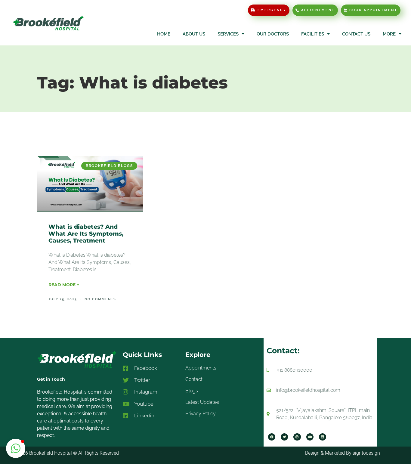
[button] (15, 448)
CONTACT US (356, 34)
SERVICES (228, 34)
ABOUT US (194, 34)
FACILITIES (312, 34)
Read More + (63, 284)
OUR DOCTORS (273, 34)
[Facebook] (271, 437)
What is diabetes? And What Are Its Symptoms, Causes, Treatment (85, 233)
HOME (163, 34)
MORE (389, 34)
